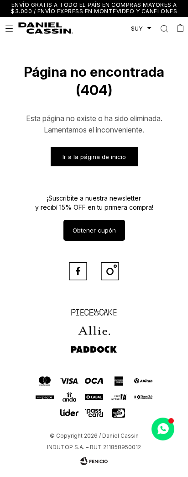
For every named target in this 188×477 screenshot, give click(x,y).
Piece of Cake (94, 308)
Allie (94, 326)
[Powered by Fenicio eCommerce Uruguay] (94, 461)
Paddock (94, 345)
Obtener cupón (94, 230)
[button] (164, 28)
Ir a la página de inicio (94, 156)
